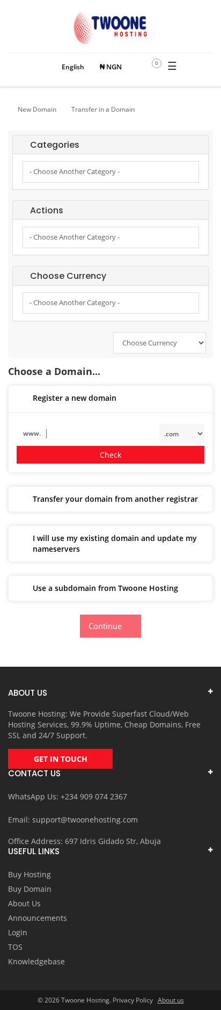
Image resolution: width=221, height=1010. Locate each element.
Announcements (37, 918)
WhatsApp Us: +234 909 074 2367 (67, 796)
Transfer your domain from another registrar (115, 499)
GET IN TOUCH (60, 759)
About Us (24, 903)
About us (171, 1000)
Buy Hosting (29, 874)
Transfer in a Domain (103, 109)
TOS (15, 947)
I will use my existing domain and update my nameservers (115, 543)
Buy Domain (29, 889)
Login (17, 932)
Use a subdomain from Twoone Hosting (105, 588)
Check (110, 455)
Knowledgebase (36, 961)
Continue (107, 626)
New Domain (37, 109)
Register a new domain (74, 398)
